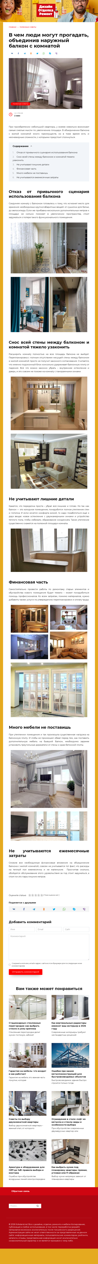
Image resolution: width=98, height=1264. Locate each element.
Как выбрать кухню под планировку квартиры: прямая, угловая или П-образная (69, 1170)
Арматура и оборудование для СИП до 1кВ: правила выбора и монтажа (27, 1170)
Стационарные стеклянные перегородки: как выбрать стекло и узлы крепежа (25, 1026)
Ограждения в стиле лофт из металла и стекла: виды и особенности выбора (68, 1122)
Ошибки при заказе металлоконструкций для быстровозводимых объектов (69, 1074)
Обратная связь (20, 1191)
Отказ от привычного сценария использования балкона (47, 152)
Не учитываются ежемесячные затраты (37, 177)
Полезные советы (20, 104)
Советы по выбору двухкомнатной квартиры (23, 1120)
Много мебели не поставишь (32, 173)
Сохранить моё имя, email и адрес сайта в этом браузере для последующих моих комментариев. (47, 964)
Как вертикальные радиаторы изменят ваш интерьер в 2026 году (69, 1026)
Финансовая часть (26, 169)
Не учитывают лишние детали (33, 164)
